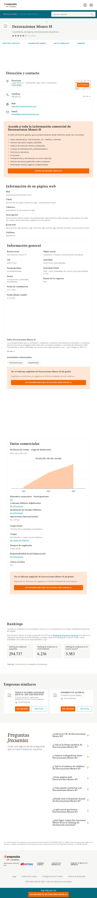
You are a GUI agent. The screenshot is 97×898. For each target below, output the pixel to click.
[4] (21, 36)
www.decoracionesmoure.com (24, 106)
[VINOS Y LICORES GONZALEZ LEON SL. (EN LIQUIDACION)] (9, 695)
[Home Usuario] (85, 5)
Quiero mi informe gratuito (48, 171)
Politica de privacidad (76, 876)
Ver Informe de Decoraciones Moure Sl (48, 894)
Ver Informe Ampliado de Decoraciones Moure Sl (48, 382)
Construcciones (15, 362)
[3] (18, 36)
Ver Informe (22, 709)
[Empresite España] (11, 5)
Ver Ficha (38, 709)
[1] (13, 36)
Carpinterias (33, 362)
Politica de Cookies (29, 876)
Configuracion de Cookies (52, 876)
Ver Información (16, 506)
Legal (14, 876)
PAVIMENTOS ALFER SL (72, 693)
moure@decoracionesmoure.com (25, 114)
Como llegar (16, 85)
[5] (23, 36)
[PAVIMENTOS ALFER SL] (55, 695)
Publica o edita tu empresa (79, 864)
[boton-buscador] (91, 14)
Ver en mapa (83, 85)
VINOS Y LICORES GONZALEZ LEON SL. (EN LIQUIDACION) (29, 694)
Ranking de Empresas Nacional (65, 635)
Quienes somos (40, 864)
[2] (16, 36)
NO (11, 500)
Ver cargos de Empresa (19, 540)
